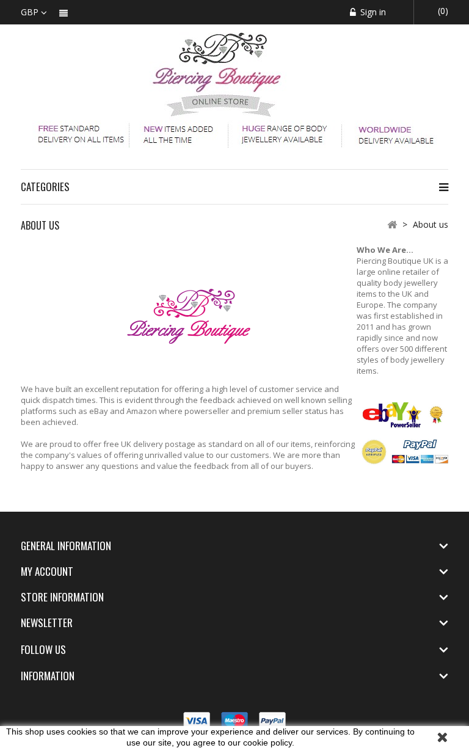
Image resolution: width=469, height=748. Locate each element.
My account (47, 571)
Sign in (372, 12)
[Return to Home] (392, 224)
